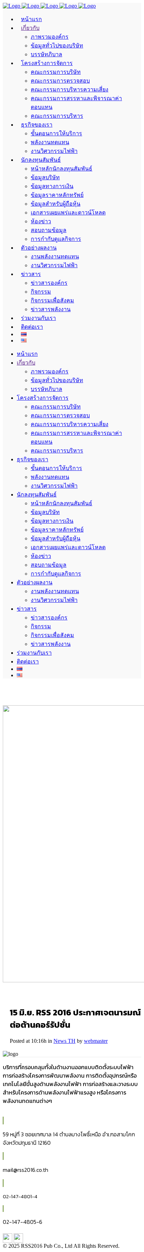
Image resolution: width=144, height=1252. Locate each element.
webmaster (96, 1041)
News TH (64, 1041)
